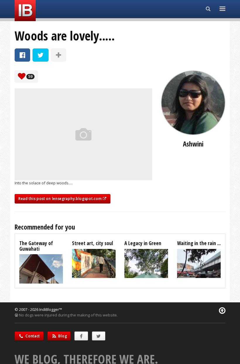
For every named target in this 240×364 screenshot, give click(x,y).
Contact (32, 335)
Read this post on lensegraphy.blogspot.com (60, 198)
